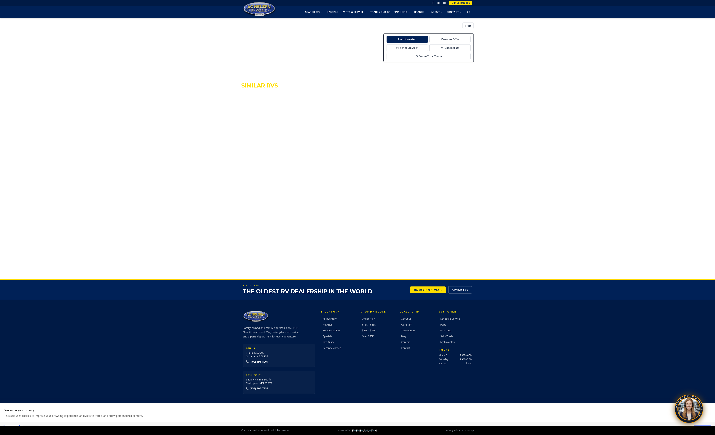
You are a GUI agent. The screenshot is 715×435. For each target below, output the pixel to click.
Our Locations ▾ (461, 2)
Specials (332, 12)
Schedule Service (450, 318)
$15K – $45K (369, 324)
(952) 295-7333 (259, 388)
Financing (401, 12)
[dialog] (357, 419)
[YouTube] (444, 3)
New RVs (328, 324)
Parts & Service (352, 12)
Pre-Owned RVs (331, 330)
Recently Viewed (332, 348)
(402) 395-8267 (259, 361)
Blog (403, 336)
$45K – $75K (369, 330)
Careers (405, 342)
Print (468, 25)
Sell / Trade (446, 336)
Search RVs (312, 12)
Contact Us (460, 289)
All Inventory (330, 318)
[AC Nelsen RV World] (259, 9)
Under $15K (368, 318)
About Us (406, 318)
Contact (453, 12)
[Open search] (468, 12)
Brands (419, 12)
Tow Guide (329, 342)
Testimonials (408, 330)
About (435, 12)
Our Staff (406, 324)
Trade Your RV (380, 12)
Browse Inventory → (428, 289)
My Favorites (447, 342)
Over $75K (368, 336)
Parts (443, 324)
